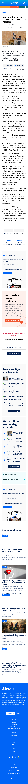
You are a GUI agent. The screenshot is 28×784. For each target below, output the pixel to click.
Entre (20, 347)
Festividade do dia (11, 479)
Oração (22, 7)
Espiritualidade (14, 726)
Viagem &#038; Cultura (14, 728)
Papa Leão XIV (6, 595)
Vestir (14, 742)
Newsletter (14, 735)
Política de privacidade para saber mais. (13, 269)
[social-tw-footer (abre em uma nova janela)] (15, 757)
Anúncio (14, 744)
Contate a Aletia (14, 776)
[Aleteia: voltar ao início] (14, 2)
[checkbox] (3, 268)
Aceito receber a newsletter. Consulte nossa (14, 269)
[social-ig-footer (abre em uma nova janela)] (18, 757)
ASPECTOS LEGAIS (14, 770)
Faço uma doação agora (11, 320)
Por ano (14, 751)
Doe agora (13, 7)
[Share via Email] (23, 69)
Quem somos (14, 767)
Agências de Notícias (7, 27)
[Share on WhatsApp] (25, 69)
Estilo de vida (14, 724)
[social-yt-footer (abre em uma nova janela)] (9, 757)
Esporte (5, 535)
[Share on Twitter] (20, 69)
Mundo (4, 649)
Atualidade (4, 12)
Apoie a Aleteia (14, 764)
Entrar (18, 713)
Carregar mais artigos (14, 411)
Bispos (4, 566)
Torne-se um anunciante (14, 773)
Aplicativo (14, 738)
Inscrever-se (7, 273)
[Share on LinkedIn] (17, 69)
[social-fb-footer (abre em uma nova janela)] (12, 757)
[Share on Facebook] (14, 69)
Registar (5, 7)
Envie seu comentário (14, 353)
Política (5, 621)
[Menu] (5, 3)
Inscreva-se (14, 740)
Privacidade (14, 779)
